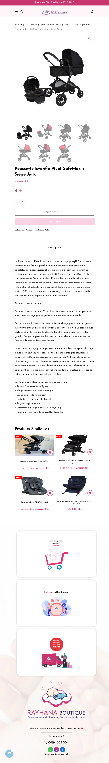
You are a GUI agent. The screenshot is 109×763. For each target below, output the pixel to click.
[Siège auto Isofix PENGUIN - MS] (34, 486)
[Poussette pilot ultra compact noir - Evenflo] (74, 445)
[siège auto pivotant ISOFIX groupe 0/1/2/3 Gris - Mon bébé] (74, 486)
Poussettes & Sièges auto (77, 25)
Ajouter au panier (54, 212)
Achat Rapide (55, 222)
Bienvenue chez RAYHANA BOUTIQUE (54, 2)
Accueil (18, 25)
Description (54, 248)
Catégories (31, 25)
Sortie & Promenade (51, 25)
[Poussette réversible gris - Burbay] (34, 445)
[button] (89, 38)
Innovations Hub (61, 754)
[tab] (55, 247)
